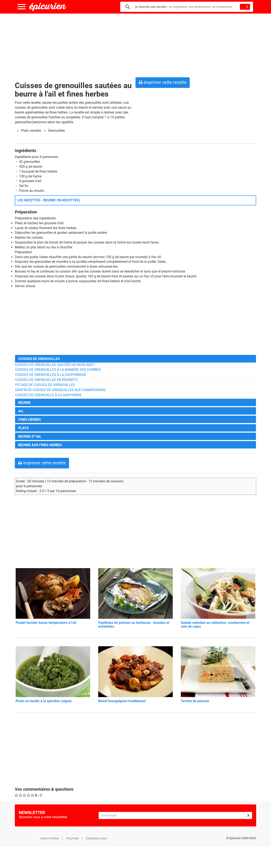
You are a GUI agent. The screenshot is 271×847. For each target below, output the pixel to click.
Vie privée (72, 838)
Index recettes (49, 838)
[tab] (135, 358)
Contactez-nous (96, 838)
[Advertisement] (135, 44)
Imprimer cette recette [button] (165, 82)
